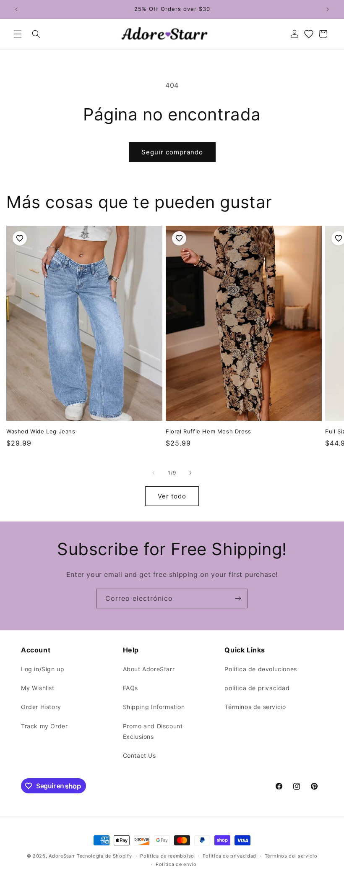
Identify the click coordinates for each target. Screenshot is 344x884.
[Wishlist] (309, 34)
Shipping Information (154, 706)
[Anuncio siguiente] (327, 9)
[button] (17, 34)
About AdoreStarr (149, 669)
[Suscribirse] (238, 598)
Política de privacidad (229, 856)
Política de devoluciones (260, 669)
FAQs (130, 687)
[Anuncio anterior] (16, 9)
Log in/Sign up (42, 669)
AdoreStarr (62, 856)
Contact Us (139, 755)
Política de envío (176, 864)
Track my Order (44, 726)
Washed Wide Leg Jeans (41, 431)
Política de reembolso (167, 856)
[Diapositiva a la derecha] (190, 473)
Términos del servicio (291, 856)
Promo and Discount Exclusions (153, 731)
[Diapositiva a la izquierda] (153, 473)
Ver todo (172, 496)
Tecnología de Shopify (104, 856)
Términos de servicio (255, 706)
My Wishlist (38, 687)
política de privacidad (256, 687)
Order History (41, 706)
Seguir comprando (172, 152)
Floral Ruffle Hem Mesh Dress (208, 431)
